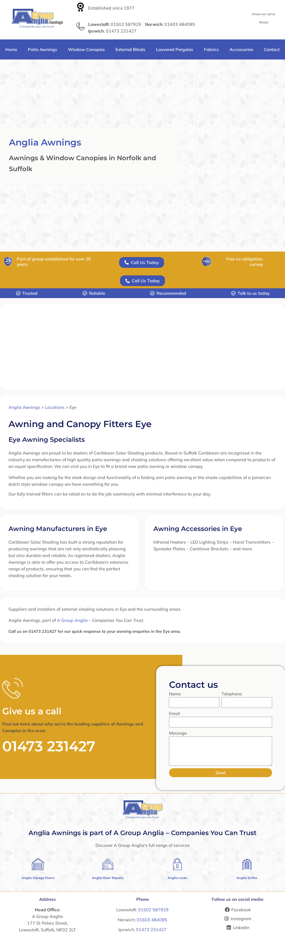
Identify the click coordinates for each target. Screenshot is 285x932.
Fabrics (211, 49)
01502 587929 (153, 909)
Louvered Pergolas (174, 49)
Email (174, 713)
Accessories (241, 49)
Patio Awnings (42, 49)
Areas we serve (263, 14)
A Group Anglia (72, 620)
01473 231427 (48, 746)
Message (178, 733)
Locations (55, 407)
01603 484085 (152, 919)
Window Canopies (86, 49)
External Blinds (130, 49)
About (263, 22)
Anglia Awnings (45, 142)
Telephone (232, 693)
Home (11, 49)
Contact (272, 49)
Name (175, 693)
